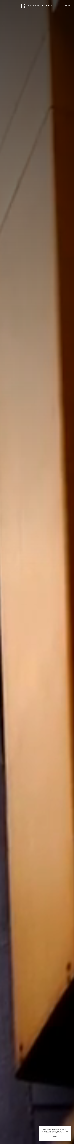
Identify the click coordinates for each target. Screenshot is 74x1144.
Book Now (67, 5)
